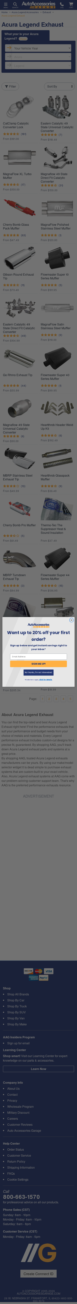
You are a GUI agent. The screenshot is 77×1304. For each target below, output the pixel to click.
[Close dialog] (71, 620)
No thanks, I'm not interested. (38, 672)
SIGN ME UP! (38, 664)
